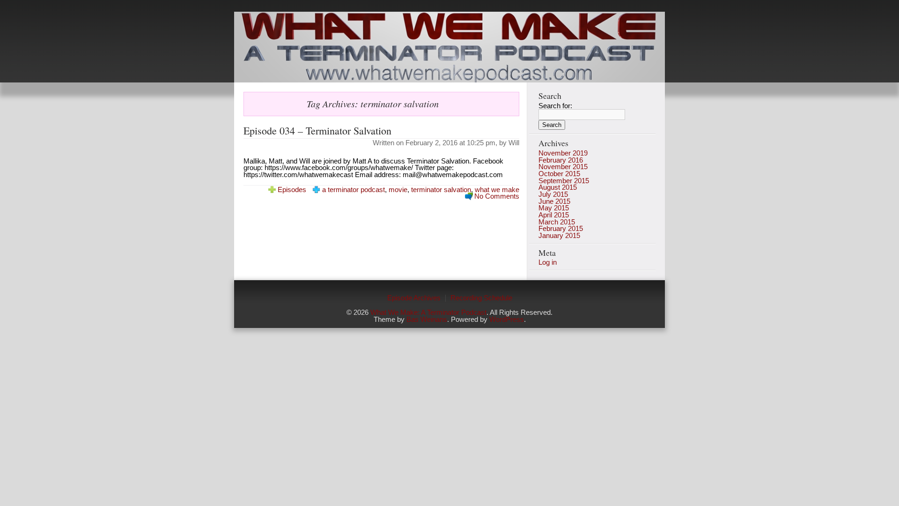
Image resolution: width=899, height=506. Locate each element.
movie (398, 189)
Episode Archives (414, 298)
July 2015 (553, 194)
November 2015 (563, 167)
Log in (547, 262)
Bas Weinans (426, 319)
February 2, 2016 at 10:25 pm (450, 143)
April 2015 (553, 215)
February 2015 (560, 228)
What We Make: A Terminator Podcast (428, 312)
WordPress (506, 319)
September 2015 (563, 181)
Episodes (292, 189)
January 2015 (559, 235)
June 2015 (554, 201)
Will (513, 143)
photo (449, 47)
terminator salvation (441, 189)
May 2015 (553, 208)
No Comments (496, 196)
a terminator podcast (353, 189)
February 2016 (560, 160)
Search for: (555, 106)
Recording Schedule (481, 298)
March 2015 (556, 222)
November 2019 (563, 153)
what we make (497, 189)
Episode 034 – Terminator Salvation (317, 130)
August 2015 (557, 187)
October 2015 (559, 174)
